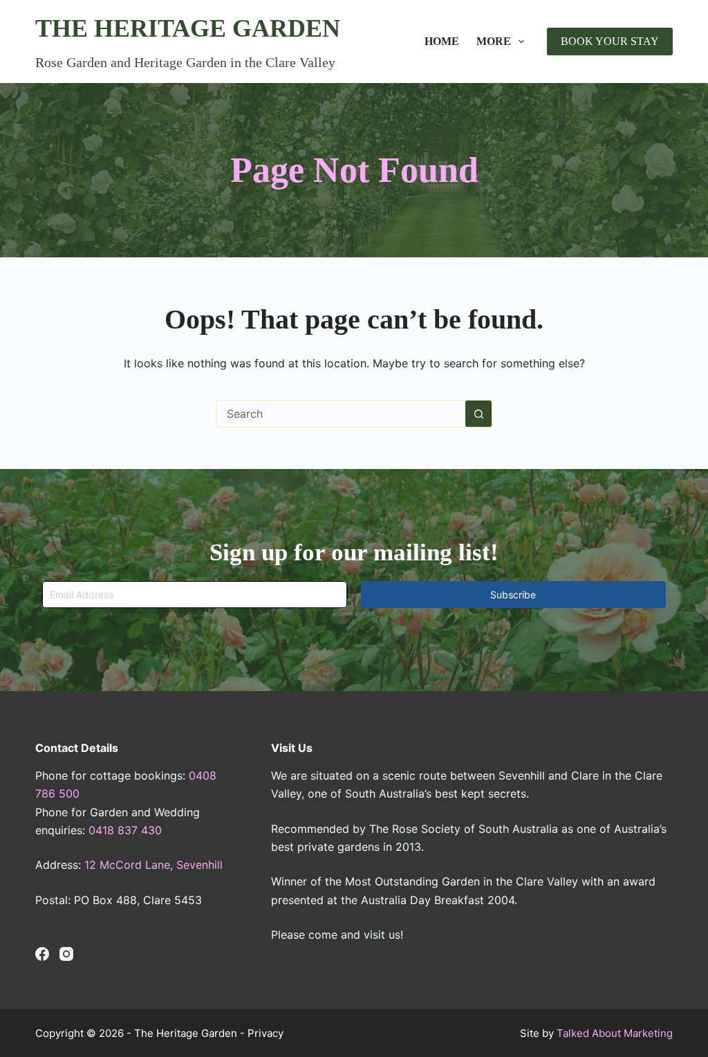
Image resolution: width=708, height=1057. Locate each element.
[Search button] (478, 414)
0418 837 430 (125, 830)
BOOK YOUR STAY (610, 41)
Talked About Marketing (615, 1033)
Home (442, 41)
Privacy (265, 1033)
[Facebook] (42, 954)
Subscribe (513, 594)
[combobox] (340, 414)
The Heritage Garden (187, 28)
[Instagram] (66, 954)
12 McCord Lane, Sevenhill (153, 865)
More (493, 41)
